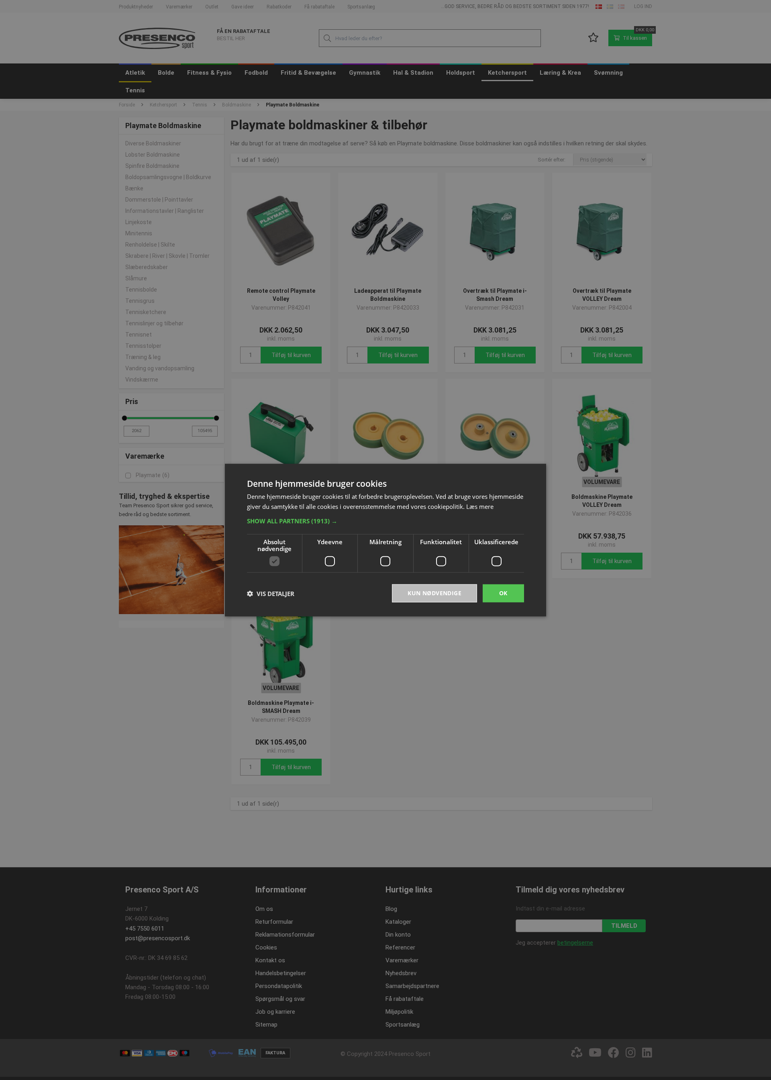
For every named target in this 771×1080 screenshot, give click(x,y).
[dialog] (385, 540)
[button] (385, 521)
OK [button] (503, 593)
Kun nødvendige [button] (434, 593)
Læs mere (480, 506)
